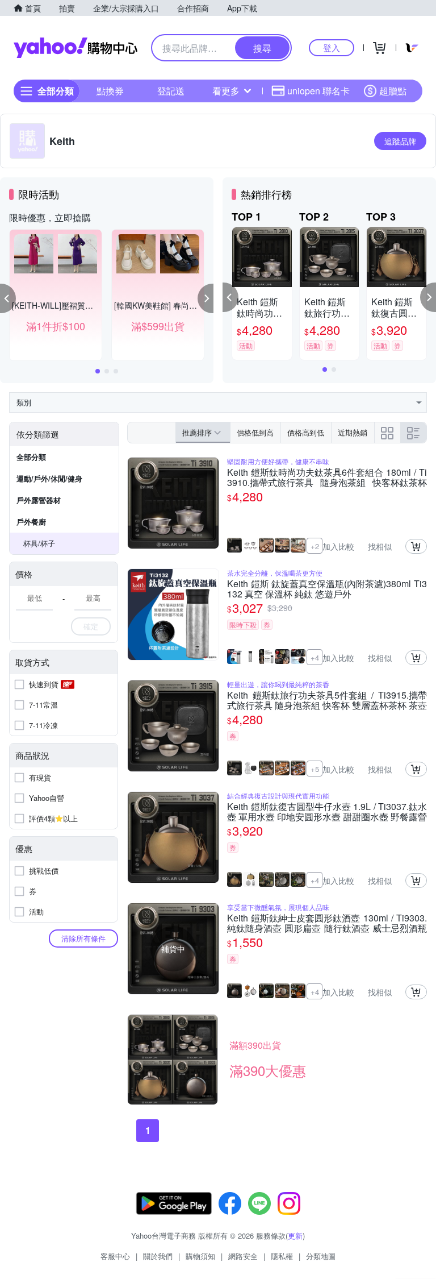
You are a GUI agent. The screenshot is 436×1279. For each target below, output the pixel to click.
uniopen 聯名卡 (318, 90)
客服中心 (115, 1256)
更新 (295, 1235)
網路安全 (243, 1256)
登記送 (171, 90)
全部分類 (31, 456)
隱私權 (282, 1256)
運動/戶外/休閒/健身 (49, 478)
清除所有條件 (83, 938)
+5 (315, 768)
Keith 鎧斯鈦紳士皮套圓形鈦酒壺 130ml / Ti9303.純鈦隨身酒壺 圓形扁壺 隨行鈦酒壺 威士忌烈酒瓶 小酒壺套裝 (327, 923)
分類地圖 (321, 1256)
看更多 (226, 90)
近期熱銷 (352, 432)
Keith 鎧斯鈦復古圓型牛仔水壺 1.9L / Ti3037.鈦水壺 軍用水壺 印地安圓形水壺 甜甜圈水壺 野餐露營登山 (327, 812)
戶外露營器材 (38, 500)
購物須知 (200, 1256)
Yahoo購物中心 (75, 47)
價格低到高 (255, 432)
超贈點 (392, 90)
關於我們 (158, 1256)
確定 (90, 626)
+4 (315, 657)
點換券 (110, 90)
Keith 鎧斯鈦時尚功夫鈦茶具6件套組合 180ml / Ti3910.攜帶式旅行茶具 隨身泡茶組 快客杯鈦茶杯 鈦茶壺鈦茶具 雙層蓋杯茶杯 (327, 477)
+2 (315, 546)
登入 (331, 47)
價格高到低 (305, 432)
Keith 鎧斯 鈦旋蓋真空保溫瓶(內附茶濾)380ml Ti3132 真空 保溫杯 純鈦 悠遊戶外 (327, 589)
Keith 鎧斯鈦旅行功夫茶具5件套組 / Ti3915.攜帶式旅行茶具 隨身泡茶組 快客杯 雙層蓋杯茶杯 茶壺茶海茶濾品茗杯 (327, 700)
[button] (8, 298)
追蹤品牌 (400, 141)
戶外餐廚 (31, 521)
